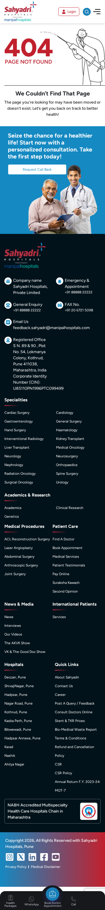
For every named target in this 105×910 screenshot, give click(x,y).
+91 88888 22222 (78, 292)
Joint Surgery (15, 574)
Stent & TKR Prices (70, 721)
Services (59, 617)
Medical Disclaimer (45, 867)
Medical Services (65, 557)
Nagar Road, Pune (18, 703)
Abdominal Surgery (19, 557)
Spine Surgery (67, 474)
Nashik (9, 756)
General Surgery (69, 421)
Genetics (11, 516)
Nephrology (13, 465)
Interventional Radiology (23, 439)
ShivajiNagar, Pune (19, 686)
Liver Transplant (16, 447)
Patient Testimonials (68, 565)
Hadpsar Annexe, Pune (22, 738)
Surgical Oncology (18, 482)
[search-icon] (87, 12)
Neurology (12, 456)
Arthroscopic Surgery (21, 565)
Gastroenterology (18, 421)
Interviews (12, 626)
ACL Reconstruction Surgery (27, 539)
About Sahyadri (67, 677)
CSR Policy (63, 773)
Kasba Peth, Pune (18, 721)
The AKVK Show (17, 643)
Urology (62, 482)
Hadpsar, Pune (15, 695)
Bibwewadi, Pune (17, 729)
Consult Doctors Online (73, 712)
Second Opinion (65, 591)
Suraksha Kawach (66, 583)
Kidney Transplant (70, 439)
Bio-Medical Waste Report (76, 729)
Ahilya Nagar (14, 764)
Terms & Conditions (70, 738)
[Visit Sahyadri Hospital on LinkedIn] (32, 857)
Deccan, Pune (15, 677)
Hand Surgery (15, 430)
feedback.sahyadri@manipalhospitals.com (51, 327)
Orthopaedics (67, 465)
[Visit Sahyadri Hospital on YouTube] (55, 857)
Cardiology (64, 413)
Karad (8, 747)
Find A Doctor (63, 539)
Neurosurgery (67, 456)
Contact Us (64, 686)
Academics (13, 508)
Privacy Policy (16, 867)
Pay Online (60, 574)
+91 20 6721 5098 (79, 310)
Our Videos (13, 634)
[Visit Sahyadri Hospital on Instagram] (9, 857)
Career (60, 695)
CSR (58, 764)
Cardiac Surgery (16, 413)
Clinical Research (69, 508)
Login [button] (71, 12)
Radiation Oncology (20, 474)
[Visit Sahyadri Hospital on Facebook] (44, 857)
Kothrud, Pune (15, 712)
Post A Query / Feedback (74, 703)
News (8, 617)
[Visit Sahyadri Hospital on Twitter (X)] (21, 857)
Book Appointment (67, 548)
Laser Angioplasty (18, 548)
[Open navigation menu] (97, 11)
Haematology (66, 430)
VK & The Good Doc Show (24, 652)
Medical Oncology (70, 447)
